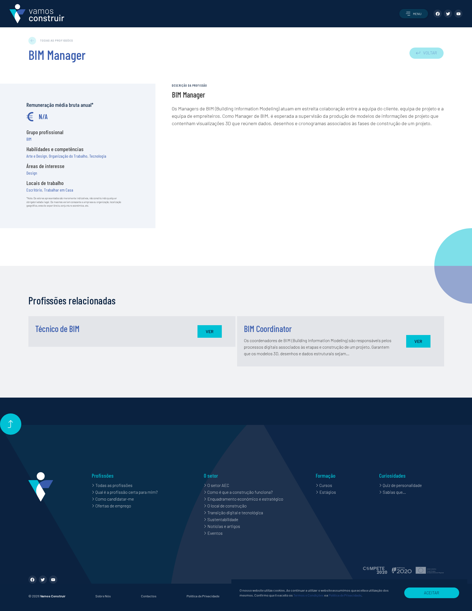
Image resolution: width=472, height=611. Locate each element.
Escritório (34, 189)
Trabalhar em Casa (58, 189)
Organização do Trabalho (68, 155)
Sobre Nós (103, 596)
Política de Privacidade (203, 596)
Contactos (149, 596)
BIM (28, 139)
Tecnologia (97, 155)
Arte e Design (36, 155)
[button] (413, 13)
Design (31, 172)
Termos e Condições (308, 595)
